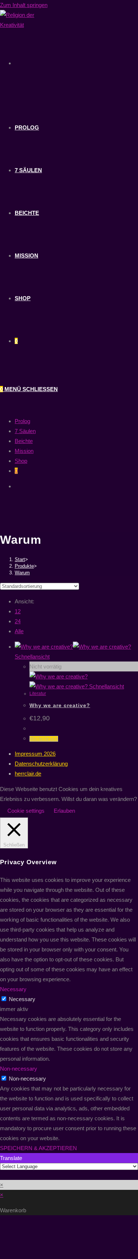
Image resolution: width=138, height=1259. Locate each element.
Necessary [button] (13, 989)
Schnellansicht (32, 656)
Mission (24, 451)
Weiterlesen (44, 738)
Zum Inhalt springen (23, 5)
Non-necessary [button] (18, 1068)
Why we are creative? (59, 705)
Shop (21, 461)
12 (18, 611)
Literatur (37, 693)
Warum (22, 572)
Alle (19, 631)
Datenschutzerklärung (41, 763)
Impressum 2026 (35, 754)
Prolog (22, 421)
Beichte (24, 441)
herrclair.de (28, 773)
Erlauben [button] (64, 811)
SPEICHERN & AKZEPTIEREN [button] (38, 1148)
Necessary (22, 999)
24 (18, 621)
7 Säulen (25, 431)
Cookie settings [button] (26, 811)
